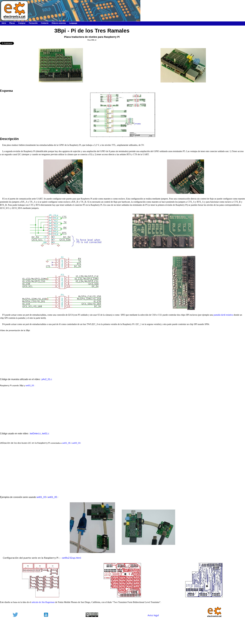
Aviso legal (153, 615)
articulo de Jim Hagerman (43, 602)
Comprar (22, 23)
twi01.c (45, 433)
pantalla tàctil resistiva (223, 315)
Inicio (4, 23)
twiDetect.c (35, 433)
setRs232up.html (71, 558)
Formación (33, 23)
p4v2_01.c (47, 379)
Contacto (44, 23)
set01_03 (41, 497)
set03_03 (30, 385)
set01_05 (66, 443)
